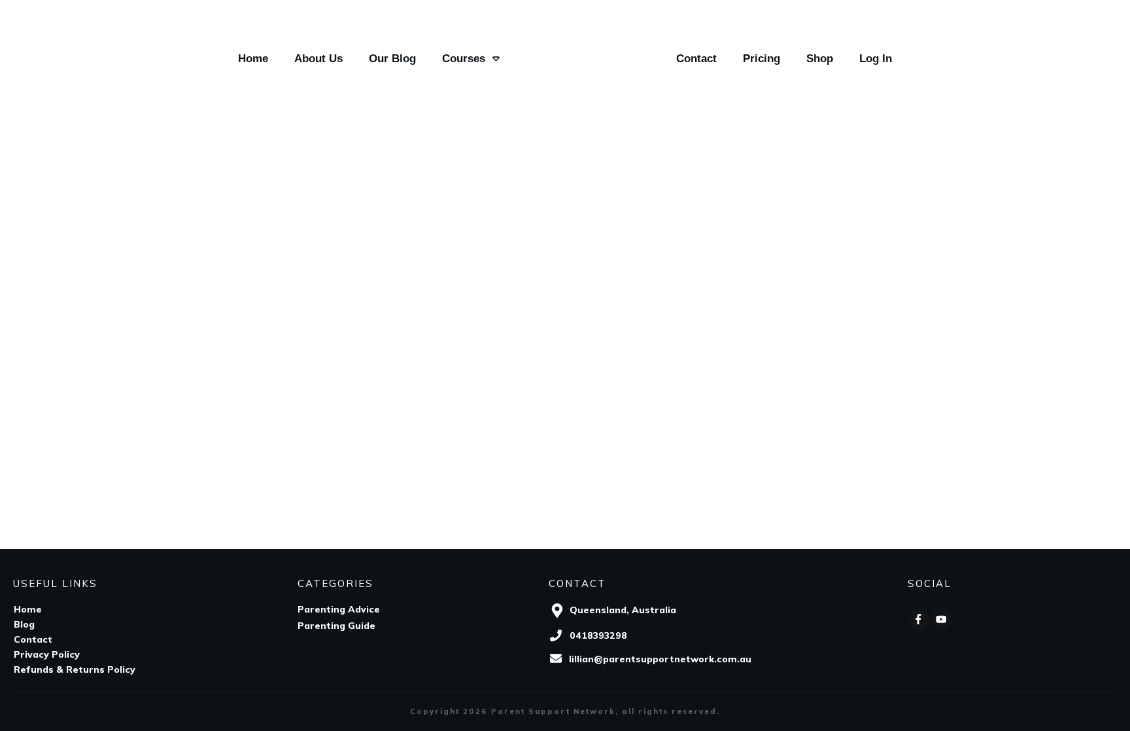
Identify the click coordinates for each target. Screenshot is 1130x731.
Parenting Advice (339, 609)
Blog (24, 624)
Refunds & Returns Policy (74, 669)
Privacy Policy (47, 654)
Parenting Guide (336, 626)
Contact (33, 639)
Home (28, 609)
